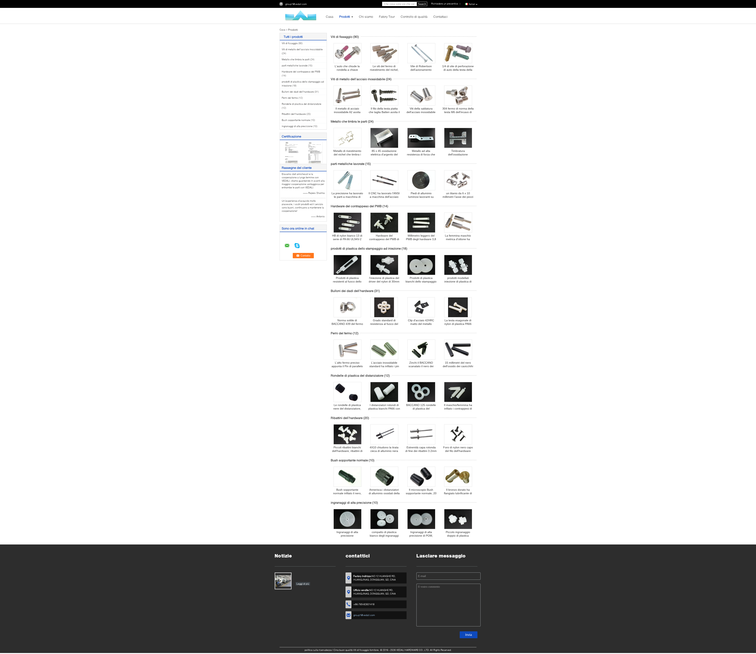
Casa (329, 16)
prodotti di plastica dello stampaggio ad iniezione (366, 248)
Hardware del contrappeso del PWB (301, 71)
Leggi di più (302, 583)
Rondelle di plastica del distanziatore (301, 103)
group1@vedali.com (296, 4)
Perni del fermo (290, 97)
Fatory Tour (387, 16)
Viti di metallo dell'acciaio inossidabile (302, 49)
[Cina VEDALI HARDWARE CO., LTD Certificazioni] (291, 152)
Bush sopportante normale (296, 120)
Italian (472, 4)
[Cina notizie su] (283, 581)
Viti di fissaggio (290, 43)
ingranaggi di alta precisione (297, 126)
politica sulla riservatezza (318, 649)
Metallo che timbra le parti (295, 59)
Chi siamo (366, 16)
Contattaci (440, 16)
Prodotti (344, 16)
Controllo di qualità (414, 16)
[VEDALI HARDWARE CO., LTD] (301, 15)
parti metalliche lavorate (295, 65)
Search (422, 4)
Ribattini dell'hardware (294, 113)
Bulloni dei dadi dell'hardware (298, 91)
